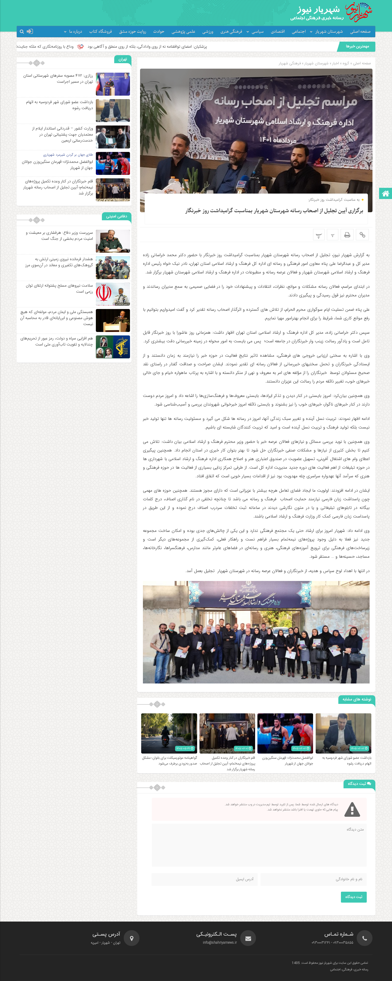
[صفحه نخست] (385, 194)
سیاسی (258, 32)
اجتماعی (299, 32)
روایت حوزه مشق (132, 32)
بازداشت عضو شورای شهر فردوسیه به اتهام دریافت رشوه (346, 760)
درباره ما (75, 32)
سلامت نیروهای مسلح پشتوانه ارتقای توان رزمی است (59, 288)
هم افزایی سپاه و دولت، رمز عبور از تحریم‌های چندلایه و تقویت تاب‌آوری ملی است (56, 341)
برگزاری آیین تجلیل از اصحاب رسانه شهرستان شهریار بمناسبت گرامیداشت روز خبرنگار (274, 211)
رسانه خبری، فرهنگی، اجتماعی (349, 969)
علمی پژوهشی (183, 32)
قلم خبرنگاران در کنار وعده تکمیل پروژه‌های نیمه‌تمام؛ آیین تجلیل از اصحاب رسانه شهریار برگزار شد (227, 763)
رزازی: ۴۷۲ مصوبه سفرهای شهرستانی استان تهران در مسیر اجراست (58, 78)
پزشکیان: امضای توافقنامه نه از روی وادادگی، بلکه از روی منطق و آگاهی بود (214, 46)
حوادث (158, 32)
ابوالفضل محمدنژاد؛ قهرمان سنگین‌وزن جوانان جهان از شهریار (287, 760)
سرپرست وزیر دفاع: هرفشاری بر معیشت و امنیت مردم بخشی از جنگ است (59, 235)
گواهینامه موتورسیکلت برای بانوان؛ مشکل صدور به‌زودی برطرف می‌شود (169, 760)
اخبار (335, 63)
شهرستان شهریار (329, 32)
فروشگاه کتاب (100, 32)
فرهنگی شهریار (290, 63)
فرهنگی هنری (231, 32)
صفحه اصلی (360, 32)
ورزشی (207, 32)
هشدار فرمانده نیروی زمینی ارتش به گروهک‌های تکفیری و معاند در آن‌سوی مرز (59, 262)
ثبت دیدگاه (353, 897)
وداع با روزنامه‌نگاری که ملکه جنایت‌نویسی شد (104, 46)
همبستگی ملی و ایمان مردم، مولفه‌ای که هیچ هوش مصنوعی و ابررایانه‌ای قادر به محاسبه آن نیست (56, 318)
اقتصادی (278, 32)
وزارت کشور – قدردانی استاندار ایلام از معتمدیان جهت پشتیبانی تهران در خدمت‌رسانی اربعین (62, 134)
